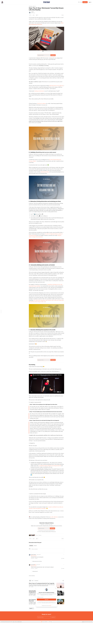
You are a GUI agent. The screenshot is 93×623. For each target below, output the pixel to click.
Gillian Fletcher (33, 554)
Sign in (90, 2)
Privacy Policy (54, 602)
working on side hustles (39, 91)
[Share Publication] (81, 2)
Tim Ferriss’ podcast (41, 103)
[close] (56, 588)
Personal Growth (32, 6)
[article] (46, 585)
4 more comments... (32, 575)
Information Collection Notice (46, 602)
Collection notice (19, 621)
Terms (16, 621)
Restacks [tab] (35, 545)
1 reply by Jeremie (35, 571)
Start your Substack (44, 621)
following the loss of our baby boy (56, 85)
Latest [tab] (33, 580)
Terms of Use (51, 601)
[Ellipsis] (63, 554)
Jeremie (32, 586)
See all (31, 608)
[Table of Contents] (1, 311)
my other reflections (54, 517)
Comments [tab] (31, 545)
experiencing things (45, 172)
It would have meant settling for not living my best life (50, 465)
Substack (83, 621)
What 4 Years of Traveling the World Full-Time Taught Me (41, 583)
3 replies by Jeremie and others (37, 561)
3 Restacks (39, 535)
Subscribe (85, 2)
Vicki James (33, 564)
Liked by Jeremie (34, 555)
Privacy (14, 621)
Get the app (50, 621)
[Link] (27, 152)
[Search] (79, 2)
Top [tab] (30, 580)
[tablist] (33, 546)
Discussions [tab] (36, 580)
